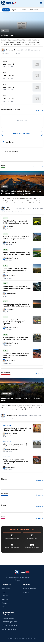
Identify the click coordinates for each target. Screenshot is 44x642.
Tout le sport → (38, 167)
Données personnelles (9, 625)
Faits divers (34, 10)
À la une (6, 10)
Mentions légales (8, 618)
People (4, 603)
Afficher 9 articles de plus (22, 133)
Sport (14, 10)
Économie (23, 10)
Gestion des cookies (9, 629)
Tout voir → (39, 111)
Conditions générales (9, 622)
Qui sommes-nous (29, 588)
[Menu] (41, 3)
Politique (5, 596)
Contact (26, 592)
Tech (4, 607)
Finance (5, 599)
